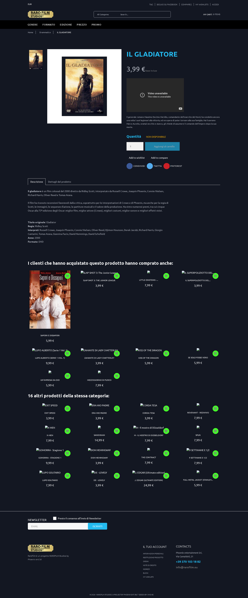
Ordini (145, 561)
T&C (151, 4)
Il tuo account (155, 547)
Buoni (145, 573)
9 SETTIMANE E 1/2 (198, 457)
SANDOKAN (99, 435)
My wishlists (148, 577)
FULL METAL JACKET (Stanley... (198, 479)
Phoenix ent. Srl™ (131, 594)
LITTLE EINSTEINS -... (148, 280)
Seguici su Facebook (167, 4)
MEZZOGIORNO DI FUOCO (99, 380)
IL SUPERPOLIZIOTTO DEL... (198, 280)
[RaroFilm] (40, 14)
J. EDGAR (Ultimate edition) (149, 480)
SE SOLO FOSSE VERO (198, 357)
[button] (214, 4)
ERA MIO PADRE (99, 413)
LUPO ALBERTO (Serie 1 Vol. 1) (50, 357)
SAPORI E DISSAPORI (50, 335)
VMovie (150, 594)
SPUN (198, 435)
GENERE (33, 24)
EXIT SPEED (50, 413)
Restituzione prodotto (153, 557)
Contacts (183, 546)
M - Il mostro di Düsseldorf (148, 435)
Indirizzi (146, 569)
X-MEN (50, 435)
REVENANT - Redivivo (198, 412)
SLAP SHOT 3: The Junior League (99, 280)
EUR (30, 4)
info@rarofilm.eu (187, 567)
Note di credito (149, 565)
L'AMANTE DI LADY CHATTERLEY (99, 357)
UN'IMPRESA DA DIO (50, 380)
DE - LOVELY (99, 480)
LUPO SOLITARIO (50, 480)
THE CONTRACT (148, 457)
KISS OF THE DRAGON (149, 357)
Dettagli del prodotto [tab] (59, 181)
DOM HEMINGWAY (99, 457)
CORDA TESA (149, 413)
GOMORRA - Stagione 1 (49, 457)
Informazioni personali (153, 553)
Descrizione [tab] (36, 181)
